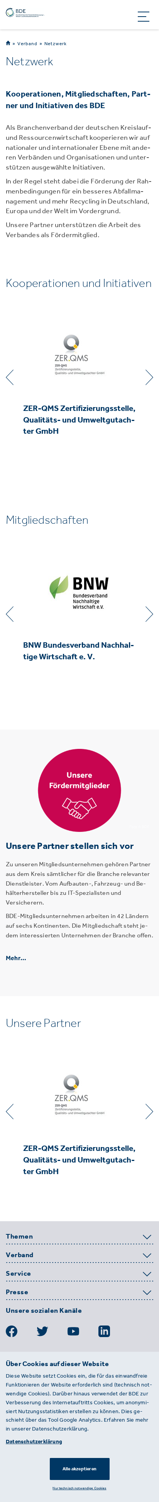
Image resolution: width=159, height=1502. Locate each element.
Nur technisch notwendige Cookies (79, 1488)
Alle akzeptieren (79, 1468)
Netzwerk (55, 43)
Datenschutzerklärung (34, 1441)
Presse (17, 1292)
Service (18, 1274)
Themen (19, 1237)
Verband (27, 43)
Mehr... (16, 958)
